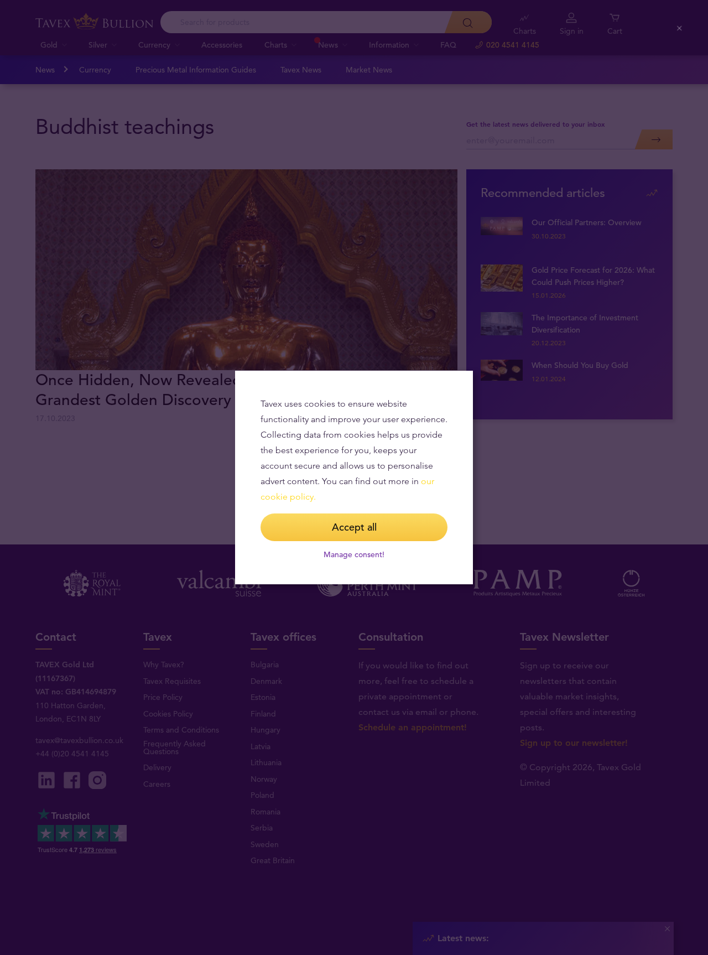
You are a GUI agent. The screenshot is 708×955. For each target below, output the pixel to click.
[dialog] (354, 477)
